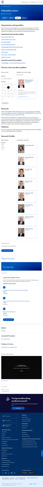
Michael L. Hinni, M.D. (29, 80)
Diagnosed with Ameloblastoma (9, 311)
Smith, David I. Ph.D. (29, 228)
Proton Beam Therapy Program (8, 54)
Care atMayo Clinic (25, 18)
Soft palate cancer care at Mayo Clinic (8, 246)
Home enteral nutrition (5, 338)
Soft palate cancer (9, 10)
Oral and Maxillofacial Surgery (8, 44)
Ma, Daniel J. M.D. (28, 169)
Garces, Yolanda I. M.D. (29, 145)
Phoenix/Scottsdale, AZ (7, 78)
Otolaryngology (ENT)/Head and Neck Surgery (12, 47)
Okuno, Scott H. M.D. (29, 192)
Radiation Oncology (5, 57)
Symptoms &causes (5, 18)
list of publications (8, 129)
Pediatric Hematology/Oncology (8, 49)
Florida (2, 145)
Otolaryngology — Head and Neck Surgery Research (13, 63)
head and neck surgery (13, 114)
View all (2, 149)
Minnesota (3, 147)
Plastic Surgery (4, 52)
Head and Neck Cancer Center (8, 39)
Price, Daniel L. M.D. (29, 204)
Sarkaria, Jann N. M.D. (29, 216)
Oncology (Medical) (5, 42)
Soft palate (3, 330)
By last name (3, 81)
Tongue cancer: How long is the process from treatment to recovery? (16, 300)
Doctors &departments (18, 18)
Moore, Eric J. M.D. (28, 181)
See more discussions (8, 319)
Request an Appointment (7, 13)
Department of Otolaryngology (26, 111)
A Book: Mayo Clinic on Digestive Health (9, 347)
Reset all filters (5, 103)
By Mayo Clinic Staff (5, 243)
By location (3, 76)
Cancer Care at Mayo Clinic (7, 37)
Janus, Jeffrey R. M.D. (29, 157)
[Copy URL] (28, 368)
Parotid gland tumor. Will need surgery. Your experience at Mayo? (15, 290)
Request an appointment (7, 250)
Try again (21, 370)
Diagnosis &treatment (11, 18)
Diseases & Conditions (6, 6)
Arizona (2, 144)
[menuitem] (4, 18)
